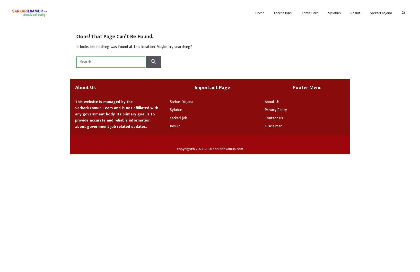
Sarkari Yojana (381, 13)
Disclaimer (273, 126)
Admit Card (309, 13)
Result (355, 13)
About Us (272, 102)
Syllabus (334, 13)
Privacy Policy (276, 110)
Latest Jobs (283, 13)
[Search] (153, 62)
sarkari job (178, 118)
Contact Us (274, 118)
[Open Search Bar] (403, 13)
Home (259, 13)
